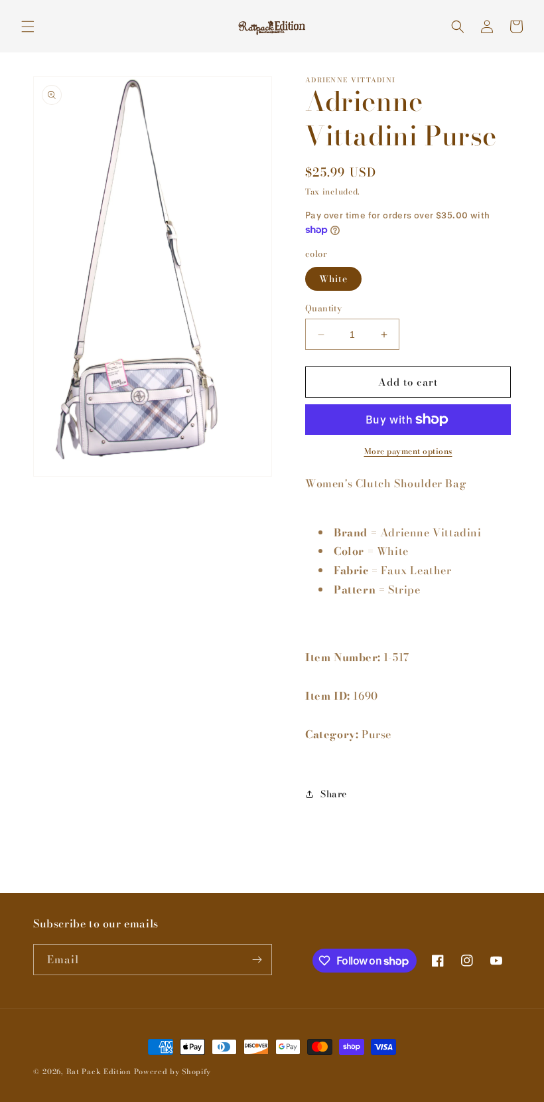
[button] (27, 26)
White (333, 279)
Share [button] (333, 794)
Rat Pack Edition (98, 1071)
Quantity (323, 308)
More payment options (408, 451)
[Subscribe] (256, 959)
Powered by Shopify (173, 1071)
